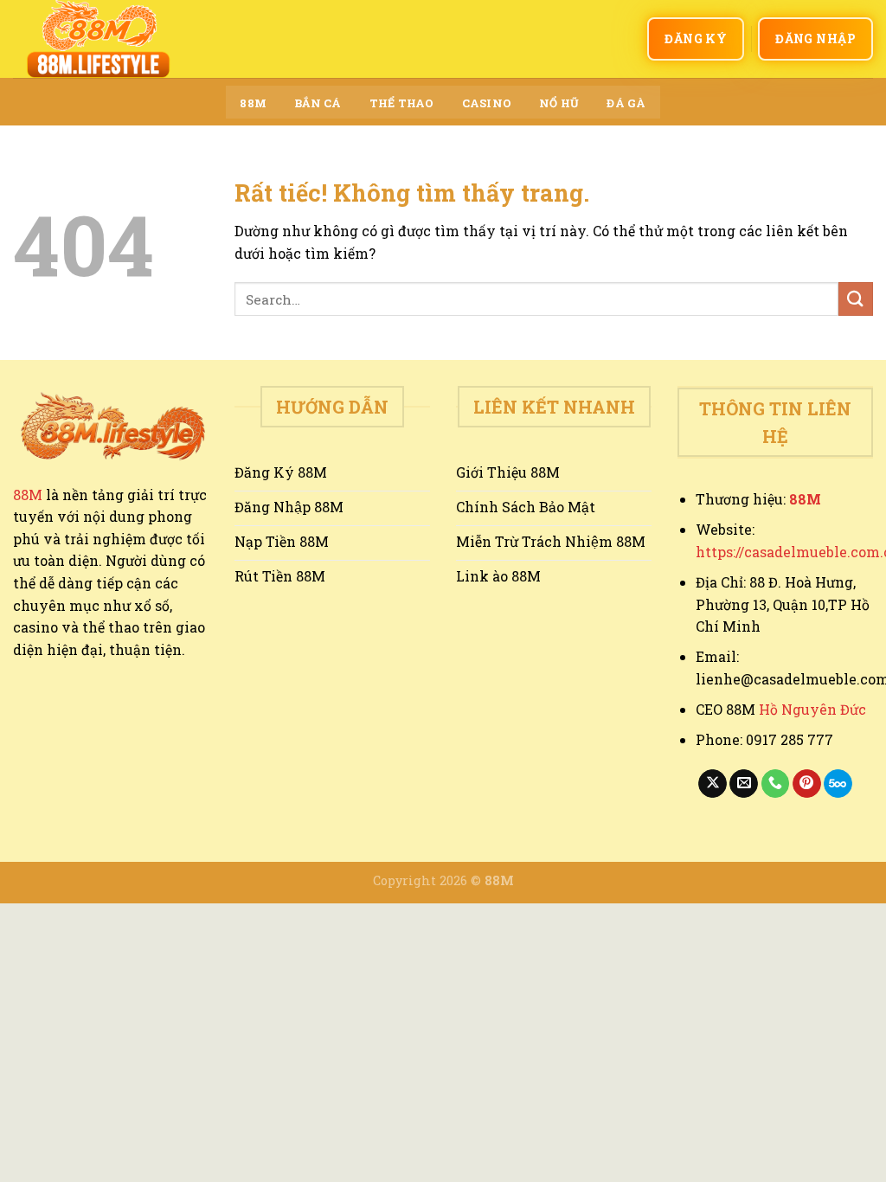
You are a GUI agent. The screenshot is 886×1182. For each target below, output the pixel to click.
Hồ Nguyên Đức (812, 709)
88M (253, 103)
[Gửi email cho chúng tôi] (743, 784)
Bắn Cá (318, 103)
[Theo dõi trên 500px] (838, 784)
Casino (487, 103)
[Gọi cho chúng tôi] (775, 784)
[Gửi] (855, 299)
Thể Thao (401, 103)
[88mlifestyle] (99, 39)
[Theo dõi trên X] (712, 784)
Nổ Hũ (559, 103)
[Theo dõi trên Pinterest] (807, 784)
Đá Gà (626, 103)
